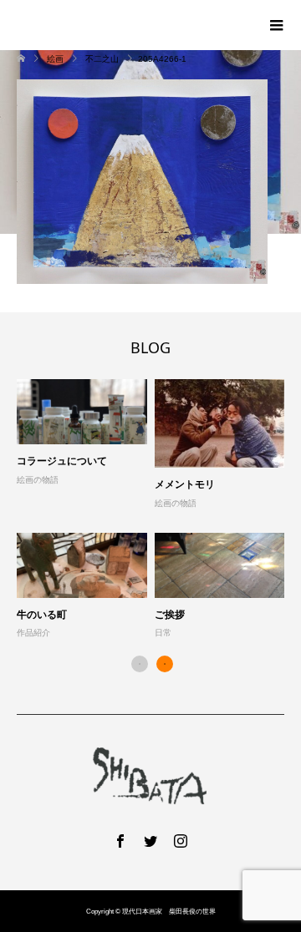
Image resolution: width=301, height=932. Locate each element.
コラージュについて (62, 460)
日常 (163, 632)
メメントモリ (185, 484)
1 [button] (139, 664)
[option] (154, 510)
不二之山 (102, 58)
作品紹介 (33, 632)
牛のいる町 (42, 614)
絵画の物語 (38, 479)
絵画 (55, 58)
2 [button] (164, 664)
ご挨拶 (170, 614)
